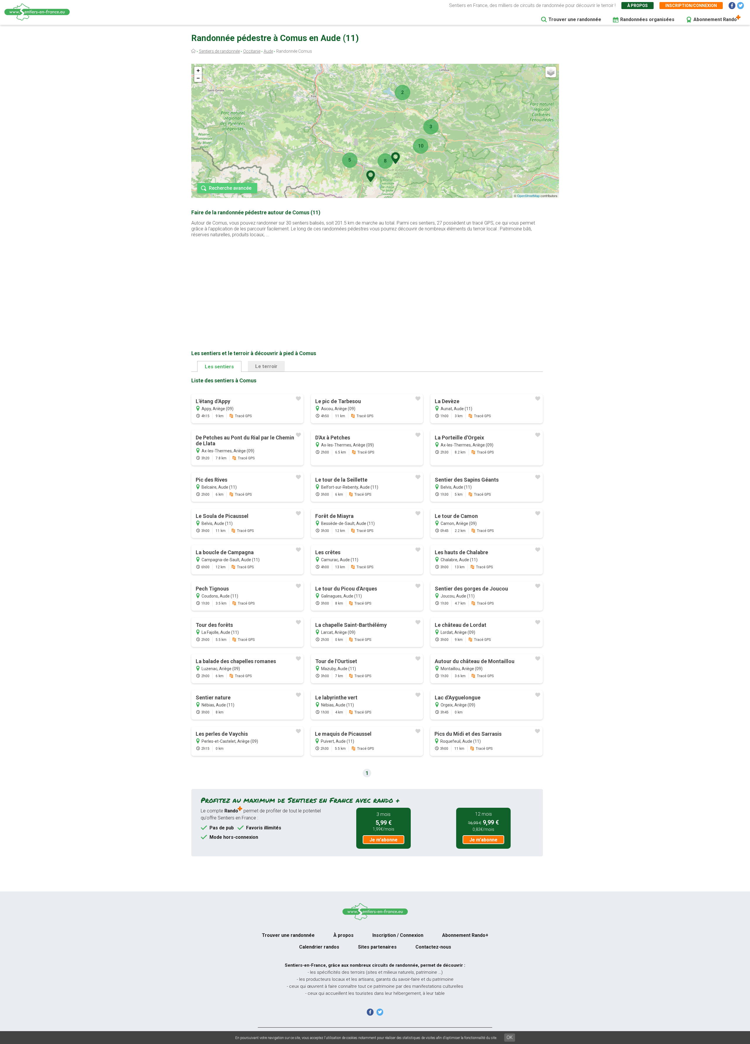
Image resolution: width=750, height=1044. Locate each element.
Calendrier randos (319, 947)
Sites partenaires (377, 947)
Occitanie (251, 51)
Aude (268, 51)
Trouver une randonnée (574, 19)
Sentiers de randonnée (219, 51)
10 (420, 146)
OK (510, 1037)
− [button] (198, 78)
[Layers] (551, 72)
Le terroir (266, 366)
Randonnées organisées (647, 19)
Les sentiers (219, 366)
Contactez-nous (433, 947)
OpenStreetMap (528, 195)
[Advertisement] (367, 285)
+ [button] (198, 70)
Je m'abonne (383, 840)
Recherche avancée (230, 188)
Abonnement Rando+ (465, 935)
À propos (637, 5)
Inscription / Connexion (397, 935)
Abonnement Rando (715, 19)
